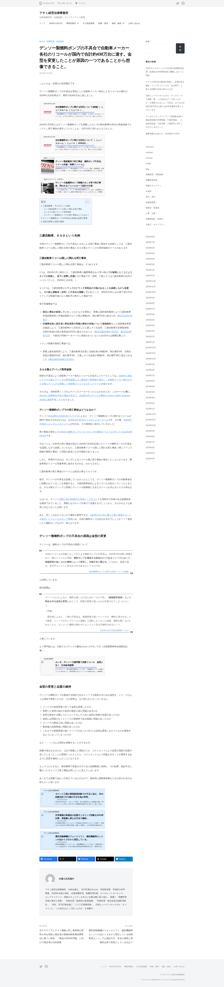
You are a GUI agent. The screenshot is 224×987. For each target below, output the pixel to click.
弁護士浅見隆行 (66, 879)
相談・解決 (117, 23)
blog (42, 41)
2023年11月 (151, 420)
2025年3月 (150, 331)
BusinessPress (179, 980)
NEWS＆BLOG (55, 23)
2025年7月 (150, 309)
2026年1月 (150, 275)
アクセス (82, 3)
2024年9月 (150, 364)
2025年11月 (151, 286)
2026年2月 (150, 270)
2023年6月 (150, 447)
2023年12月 (151, 414)
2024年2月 (150, 403)
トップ (42, 23)
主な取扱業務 (88, 23)
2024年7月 (150, 375)
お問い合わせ (66, 3)
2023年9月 (150, 431)
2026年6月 (150, 248)
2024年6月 (150, 381)
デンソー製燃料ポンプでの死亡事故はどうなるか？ (68, 215)
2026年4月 (150, 259)
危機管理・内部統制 (55, 41)
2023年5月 (150, 453)
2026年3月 (150, 264)
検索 (148, 41)
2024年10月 (151, 359)
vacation (149, 152)
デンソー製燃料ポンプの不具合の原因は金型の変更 (65, 218)
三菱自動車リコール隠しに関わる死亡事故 (64, 209)
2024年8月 (150, 370)
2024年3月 (150, 397)
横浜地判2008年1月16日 (61, 359)
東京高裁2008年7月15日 (106, 332)
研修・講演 (103, 23)
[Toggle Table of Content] (86, 202)
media (148, 163)
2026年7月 (150, 242)
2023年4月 (150, 458)
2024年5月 (150, 386)
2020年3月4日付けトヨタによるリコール (88, 420)
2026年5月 (150, 253)
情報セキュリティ (153, 185)
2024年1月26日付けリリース (64, 416)
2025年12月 (151, 281)
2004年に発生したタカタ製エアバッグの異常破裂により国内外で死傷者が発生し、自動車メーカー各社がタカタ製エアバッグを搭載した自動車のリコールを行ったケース (85, 380)
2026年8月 (150, 237)
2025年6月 (150, 314)
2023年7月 (150, 442)
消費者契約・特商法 (154, 219)
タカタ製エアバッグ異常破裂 (59, 212)
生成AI (148, 191)
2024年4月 (150, 392)
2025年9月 (150, 298)
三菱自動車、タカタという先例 (56, 206)
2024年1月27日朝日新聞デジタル (114, 630)
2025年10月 (151, 292)
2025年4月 (150, 325)
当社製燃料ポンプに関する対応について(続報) (109, 571)
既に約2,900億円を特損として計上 (78, 499)
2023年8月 (150, 436)
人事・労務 (150, 213)
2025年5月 (150, 320)
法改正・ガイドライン (155, 224)
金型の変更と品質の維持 (53, 221)
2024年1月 (150, 409)
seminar (149, 158)
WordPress (156, 980)
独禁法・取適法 (152, 208)
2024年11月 (151, 353)
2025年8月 (150, 303)
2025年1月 (150, 342)
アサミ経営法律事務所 (53, 13)
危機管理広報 (151, 180)
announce (150, 147)
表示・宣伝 (150, 197)
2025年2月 (150, 336)
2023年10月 (151, 425)
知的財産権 (150, 202)
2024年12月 (151, 347)
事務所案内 (71, 23)
